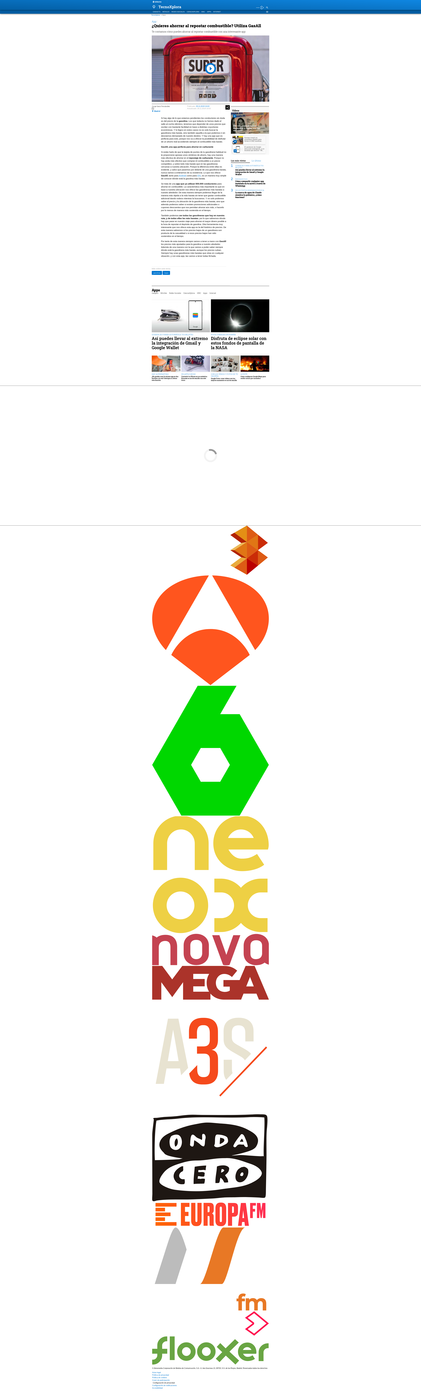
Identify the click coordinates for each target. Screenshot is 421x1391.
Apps (209, 12)
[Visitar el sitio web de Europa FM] (210, 1226)
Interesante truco (241, 179)
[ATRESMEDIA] (210, 574)
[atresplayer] (259, 8)
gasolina (156, 273)
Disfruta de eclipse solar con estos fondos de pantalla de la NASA (238, 343)
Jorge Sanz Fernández (161, 106)
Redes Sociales (178, 12)
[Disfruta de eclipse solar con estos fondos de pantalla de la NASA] (240, 316)
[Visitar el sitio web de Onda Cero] (210, 1201)
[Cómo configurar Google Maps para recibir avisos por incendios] (255, 364)
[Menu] (267, 12)
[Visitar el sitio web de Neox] (210, 932)
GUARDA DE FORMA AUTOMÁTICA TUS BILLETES (249, 167)
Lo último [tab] (256, 160)
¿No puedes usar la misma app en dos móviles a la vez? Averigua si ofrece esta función (165, 378)
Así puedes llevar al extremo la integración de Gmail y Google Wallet (249, 172)
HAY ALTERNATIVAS (160, 374)
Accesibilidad (157, 1388)
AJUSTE (244, 374)
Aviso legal (156, 1372)
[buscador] (267, 7)
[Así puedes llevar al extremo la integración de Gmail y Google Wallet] (181, 316)
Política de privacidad (160, 1375)
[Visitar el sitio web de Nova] (210, 965)
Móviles (165, 12)
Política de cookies (159, 1377)
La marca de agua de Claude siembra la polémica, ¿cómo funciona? (248, 194)
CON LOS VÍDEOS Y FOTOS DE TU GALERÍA (224, 375)
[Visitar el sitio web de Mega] (210, 999)
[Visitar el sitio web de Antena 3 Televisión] (210, 684)
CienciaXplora (193, 12)
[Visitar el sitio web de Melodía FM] (210, 1310)
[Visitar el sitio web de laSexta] (210, 815)
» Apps (163, 15)
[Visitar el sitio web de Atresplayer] (210, 1335)
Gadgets (156, 12)
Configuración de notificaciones (164, 1385)
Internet (217, 12)
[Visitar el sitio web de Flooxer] (210, 1364)
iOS (199, 175)
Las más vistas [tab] (238, 160)
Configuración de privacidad (164, 1383)
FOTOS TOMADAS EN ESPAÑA (223, 334)
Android (183, 175)
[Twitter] (153, 109)
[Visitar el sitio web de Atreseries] (210, 1113)
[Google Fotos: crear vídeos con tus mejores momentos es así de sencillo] (225, 364)
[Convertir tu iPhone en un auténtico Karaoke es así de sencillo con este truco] (195, 364)
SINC (203, 12)
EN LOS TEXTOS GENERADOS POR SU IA (249, 190)
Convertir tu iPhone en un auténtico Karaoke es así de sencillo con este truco (194, 378)
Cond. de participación (161, 1380)
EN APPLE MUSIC (188, 374)
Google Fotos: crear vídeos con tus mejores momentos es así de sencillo (224, 379)
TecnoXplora (155, 15)
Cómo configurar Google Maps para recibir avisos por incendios (253, 377)
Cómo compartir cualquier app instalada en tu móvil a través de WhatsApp (250, 183)
